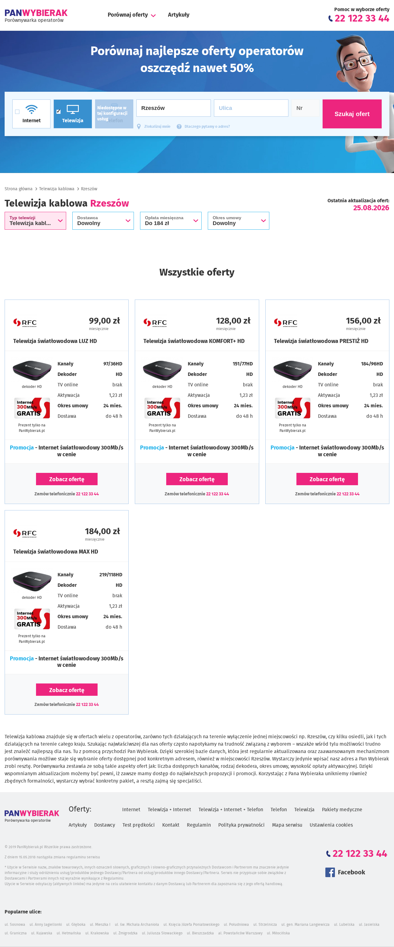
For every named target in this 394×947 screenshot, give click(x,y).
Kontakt (170, 825)
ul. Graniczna (16, 933)
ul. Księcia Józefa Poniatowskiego (191, 924)
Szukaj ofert (352, 114)
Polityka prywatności (241, 825)
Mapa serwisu (287, 825)
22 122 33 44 (87, 494)
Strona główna (19, 189)
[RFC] (40, 322)
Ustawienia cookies (331, 825)
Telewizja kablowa (56, 189)
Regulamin (199, 825)
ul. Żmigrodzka (125, 933)
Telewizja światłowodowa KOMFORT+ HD (194, 341)
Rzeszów (89, 189)
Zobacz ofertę (66, 479)
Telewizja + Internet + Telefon (231, 809)
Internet (131, 809)
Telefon (279, 809)
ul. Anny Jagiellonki (46, 924)
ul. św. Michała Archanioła (137, 924)
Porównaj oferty (128, 15)
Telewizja (304, 809)
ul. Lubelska (344, 924)
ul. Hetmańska (69, 933)
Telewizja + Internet (169, 809)
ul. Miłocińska (278, 933)
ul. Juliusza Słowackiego (162, 933)
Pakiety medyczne (342, 809)
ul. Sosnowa (15, 924)
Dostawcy (104, 825)
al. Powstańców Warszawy (240, 933)
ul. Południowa (236, 924)
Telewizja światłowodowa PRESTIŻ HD (321, 341)
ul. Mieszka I (100, 924)
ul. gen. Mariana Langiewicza (305, 924)
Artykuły (178, 15)
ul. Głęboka (76, 924)
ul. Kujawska (41, 933)
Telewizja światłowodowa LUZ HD (55, 341)
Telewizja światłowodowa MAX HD (55, 552)
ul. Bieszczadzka (200, 933)
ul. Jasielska (369, 924)
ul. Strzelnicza (265, 924)
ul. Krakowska (97, 933)
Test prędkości (139, 825)
